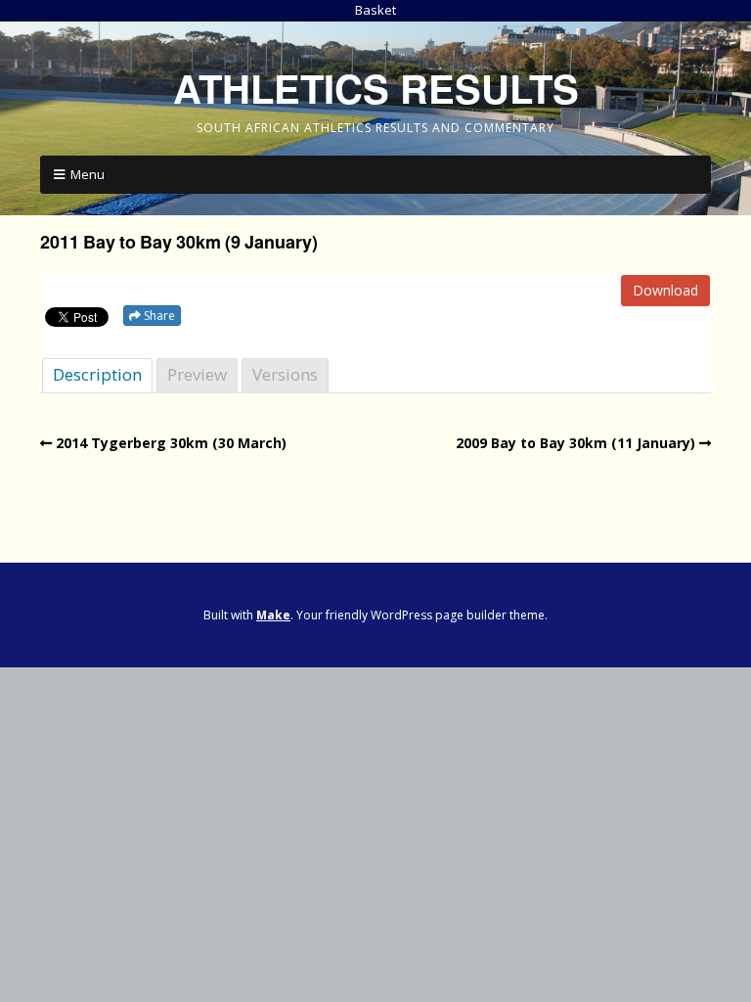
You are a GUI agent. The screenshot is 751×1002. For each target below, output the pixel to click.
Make (273, 615)
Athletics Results (376, 87)
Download (665, 290)
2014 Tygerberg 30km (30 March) (171, 442)
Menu (87, 174)
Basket (375, 10)
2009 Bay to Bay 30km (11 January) (575, 442)
